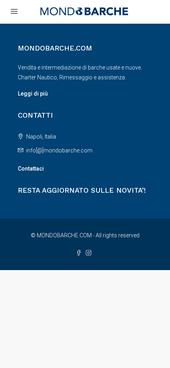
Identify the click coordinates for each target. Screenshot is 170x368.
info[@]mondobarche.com (59, 150)
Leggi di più (33, 93)
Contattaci (31, 168)
